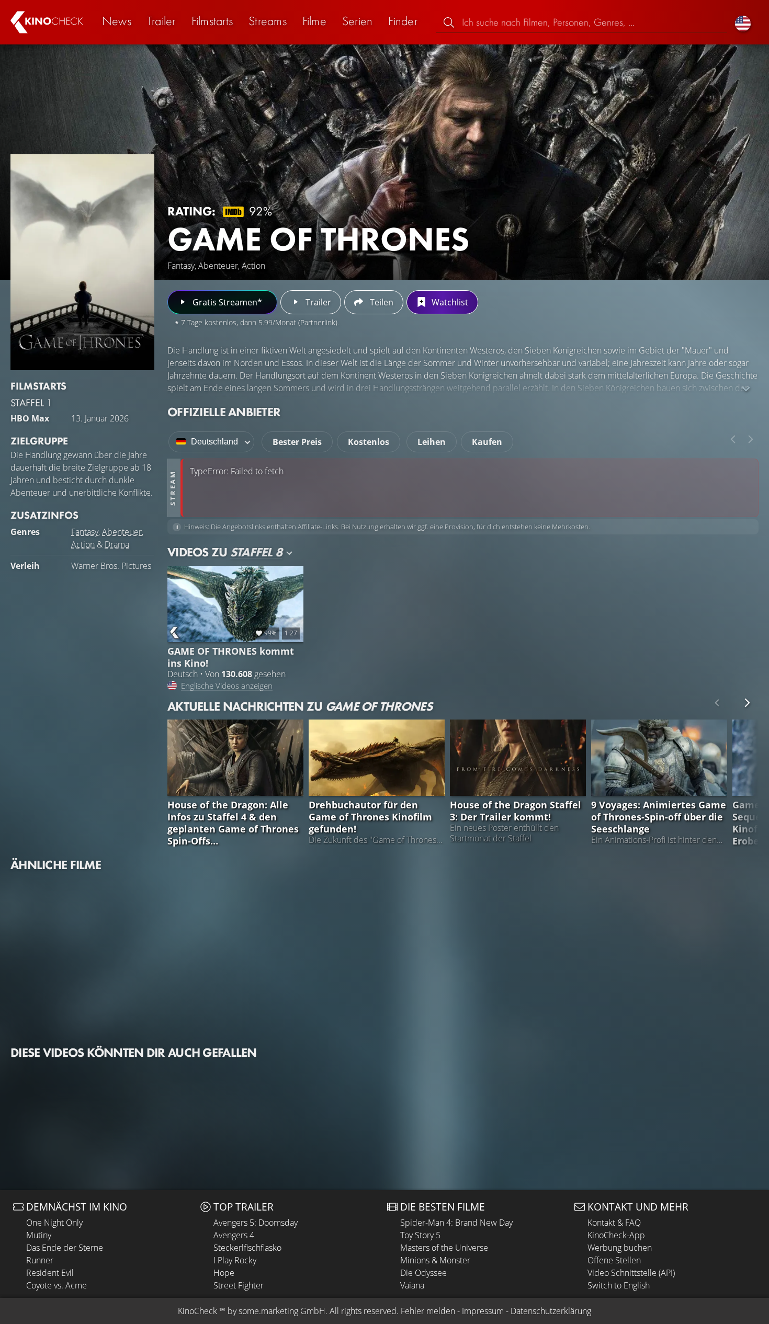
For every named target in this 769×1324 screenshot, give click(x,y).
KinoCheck (197, 1311)
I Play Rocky (234, 1260)
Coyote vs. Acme (56, 1285)
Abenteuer (122, 532)
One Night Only (54, 1222)
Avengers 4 (233, 1235)
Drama (117, 544)
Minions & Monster (435, 1260)
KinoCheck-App (616, 1235)
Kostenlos (368, 442)
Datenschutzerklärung (551, 1311)
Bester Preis (297, 442)
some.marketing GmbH (282, 1311)
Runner (39, 1260)
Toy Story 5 (420, 1235)
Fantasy (84, 532)
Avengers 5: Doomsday (255, 1222)
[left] (733, 439)
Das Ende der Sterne (64, 1247)
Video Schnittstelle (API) (631, 1273)
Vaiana (412, 1285)
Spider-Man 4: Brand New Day (456, 1222)
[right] (751, 439)
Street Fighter (238, 1285)
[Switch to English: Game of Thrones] (743, 22)
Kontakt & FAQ (614, 1222)
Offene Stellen (614, 1260)
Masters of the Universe (444, 1247)
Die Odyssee (423, 1273)
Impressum (483, 1311)
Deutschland (214, 441)
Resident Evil (50, 1273)
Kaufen (487, 442)
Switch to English (618, 1285)
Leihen (431, 442)
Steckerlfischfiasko (247, 1247)
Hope (223, 1273)
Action (83, 544)
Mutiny (38, 1235)
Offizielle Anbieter (223, 412)
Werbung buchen (619, 1247)
